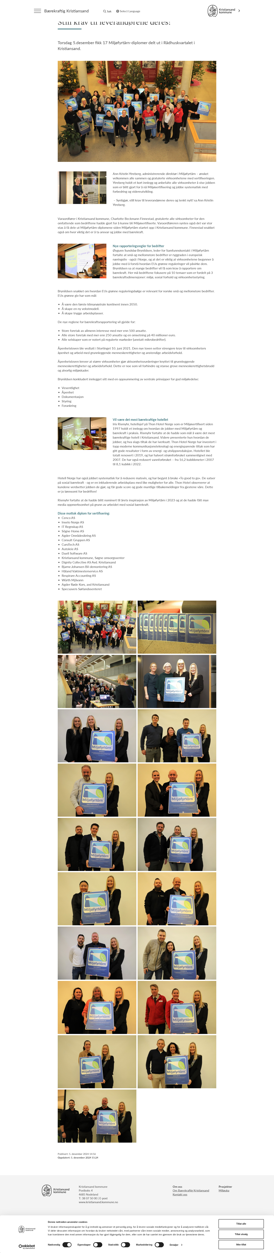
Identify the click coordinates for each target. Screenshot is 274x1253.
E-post (103, 1198)
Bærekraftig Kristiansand (66, 11)
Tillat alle (241, 1223)
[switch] (97, 1244)
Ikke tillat (241, 1244)
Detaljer (174, 1244)
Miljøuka (224, 1190)
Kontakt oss (180, 1194)
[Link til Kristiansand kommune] (224, 11)
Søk (109, 11)
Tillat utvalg (241, 1234)
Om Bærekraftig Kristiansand (191, 1190)
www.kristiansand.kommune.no (98, 1202)
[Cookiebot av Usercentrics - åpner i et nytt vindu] (27, 1246)
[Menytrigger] (37, 11)
